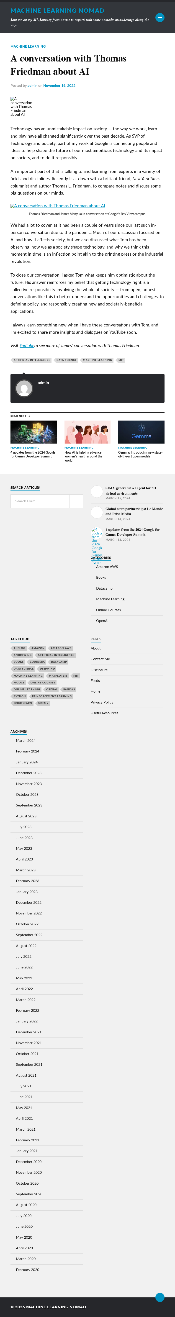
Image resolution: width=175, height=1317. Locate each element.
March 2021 (26, 1129)
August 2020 (26, 1205)
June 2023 (24, 838)
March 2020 (26, 1259)
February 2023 (27, 881)
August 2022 (26, 946)
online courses (43, 682)
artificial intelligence (32, 360)
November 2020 (29, 1172)
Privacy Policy (102, 702)
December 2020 (28, 1162)
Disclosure (99, 670)
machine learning (97, 360)
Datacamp (104, 588)
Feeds (95, 681)
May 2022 (24, 978)
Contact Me (100, 659)
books (19, 662)
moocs (19, 682)
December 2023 (28, 773)
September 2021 (29, 1064)
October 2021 (27, 1054)
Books (101, 577)
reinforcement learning (52, 696)
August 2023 (26, 816)
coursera (37, 662)
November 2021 (29, 1043)
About (96, 648)
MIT (121, 360)
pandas (69, 689)
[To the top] (160, 1297)
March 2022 (26, 1000)
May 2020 (24, 1237)
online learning (27, 689)
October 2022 (27, 924)
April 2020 (24, 1248)
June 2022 (24, 967)
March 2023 (26, 870)
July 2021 (23, 1086)
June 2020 (24, 1226)
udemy (43, 703)
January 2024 (27, 762)
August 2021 (26, 1075)
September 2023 (29, 805)
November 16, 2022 (59, 85)
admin (32, 85)
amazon (38, 648)
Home (95, 691)
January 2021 (27, 1151)
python (20, 696)
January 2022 (27, 1021)
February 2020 (27, 1270)
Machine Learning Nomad (57, 11)
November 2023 (29, 784)
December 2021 (28, 1032)
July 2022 (23, 956)
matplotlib (58, 676)
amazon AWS (61, 648)
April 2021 (24, 1118)
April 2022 (24, 989)
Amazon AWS (107, 567)
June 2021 (24, 1097)
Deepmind (47, 668)
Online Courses (108, 610)
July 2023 (23, 827)
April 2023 (24, 859)
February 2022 (27, 1010)
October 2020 (27, 1183)
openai (51, 689)
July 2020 (23, 1216)
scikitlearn (23, 703)
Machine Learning (28, 46)
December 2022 (28, 902)
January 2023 (27, 892)
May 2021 (24, 1108)
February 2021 (27, 1140)
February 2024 (27, 751)
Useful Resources (104, 713)
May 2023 (24, 848)
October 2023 (27, 794)
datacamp (59, 662)
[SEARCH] (76, 501)
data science (67, 360)
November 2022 (29, 913)
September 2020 (29, 1194)
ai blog (19, 648)
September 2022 (29, 935)
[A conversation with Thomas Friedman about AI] (57, 206)
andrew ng (23, 655)
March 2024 (26, 740)
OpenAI (102, 621)
